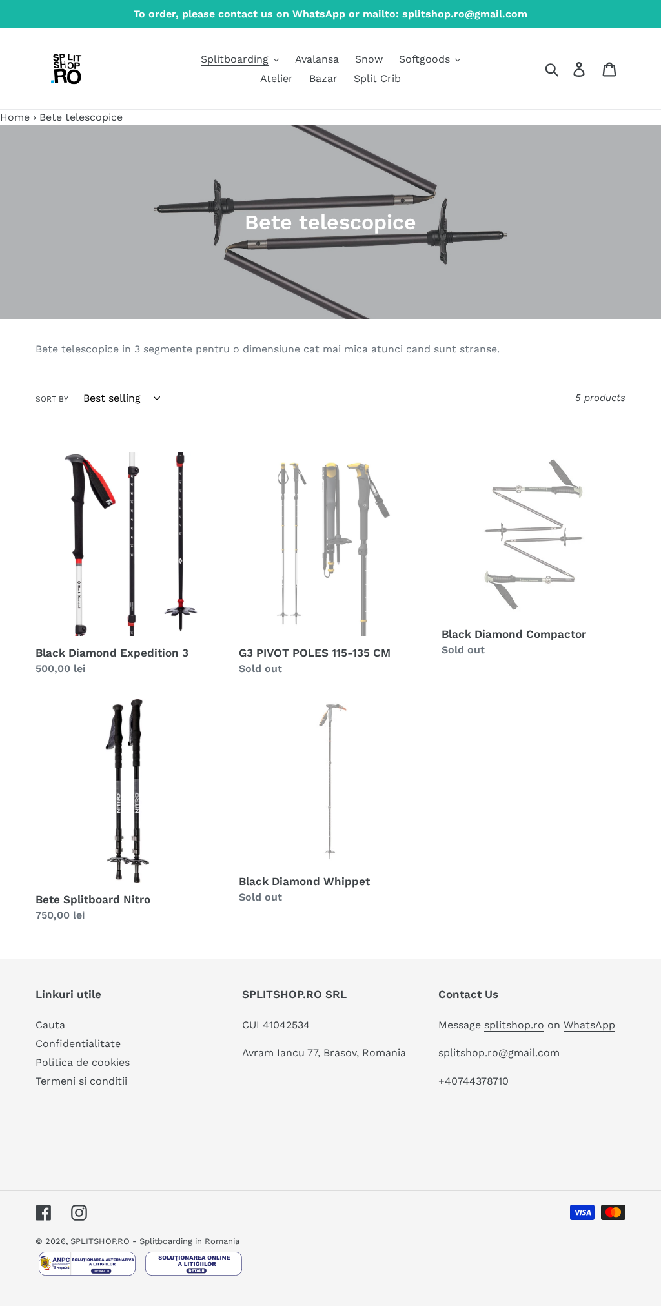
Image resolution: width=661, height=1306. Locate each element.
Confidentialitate (78, 1043)
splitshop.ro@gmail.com (499, 1052)
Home (15, 117)
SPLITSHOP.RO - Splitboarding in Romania (154, 1241)
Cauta (50, 1025)
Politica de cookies (83, 1062)
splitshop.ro (514, 1025)
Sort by (52, 398)
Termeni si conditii (81, 1081)
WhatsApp (589, 1025)
